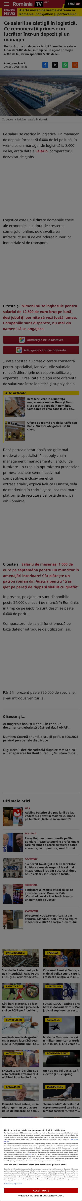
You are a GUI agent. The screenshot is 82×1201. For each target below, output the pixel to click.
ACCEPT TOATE (41, 1190)
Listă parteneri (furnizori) (13, 1184)
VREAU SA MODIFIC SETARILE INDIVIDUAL (41, 1195)
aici (29, 1154)
